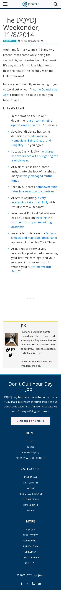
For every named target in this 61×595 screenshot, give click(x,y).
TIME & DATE (30, 505)
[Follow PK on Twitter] (11, 356)
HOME (30, 441)
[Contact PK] (13, 350)
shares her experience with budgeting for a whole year (34, 156)
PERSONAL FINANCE (31, 494)
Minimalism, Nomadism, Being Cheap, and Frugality (31, 140)
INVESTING (30, 477)
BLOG (30, 447)
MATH (30, 510)
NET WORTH (30, 482)
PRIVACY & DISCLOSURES (30, 458)
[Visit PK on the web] (8, 350)
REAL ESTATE (30, 535)
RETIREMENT (30, 552)
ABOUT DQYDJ (30, 452)
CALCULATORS (30, 557)
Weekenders (9, 40)
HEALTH (30, 529)
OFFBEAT (30, 563)
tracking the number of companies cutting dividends (31, 222)
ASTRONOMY (30, 546)
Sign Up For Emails (30, 421)
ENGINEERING (30, 499)
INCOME (30, 488)
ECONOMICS (30, 540)
